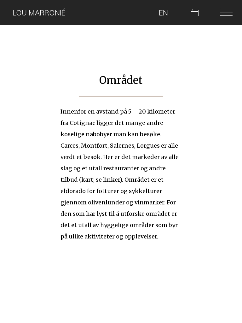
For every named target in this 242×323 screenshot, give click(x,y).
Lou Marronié (39, 12)
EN (163, 12)
